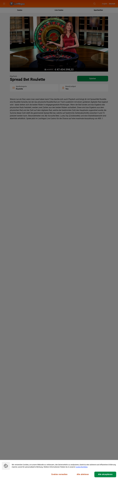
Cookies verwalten (59, 474)
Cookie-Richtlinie (81, 467)
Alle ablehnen (83, 474)
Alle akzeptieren (105, 474)
